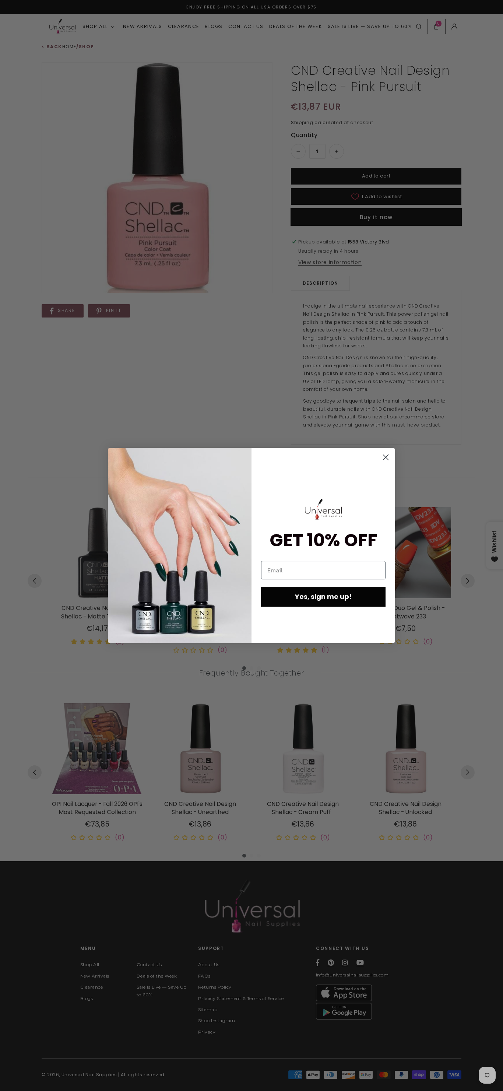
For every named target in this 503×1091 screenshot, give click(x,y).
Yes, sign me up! (323, 596)
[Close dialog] (385, 457)
